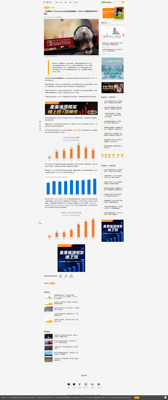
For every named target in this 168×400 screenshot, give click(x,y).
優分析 (104, 39)
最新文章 (104, 23)
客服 (40, 128)
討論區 (40, 130)
